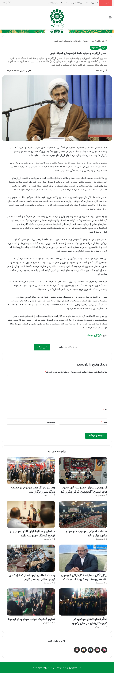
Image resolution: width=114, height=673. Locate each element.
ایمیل (104, 422)
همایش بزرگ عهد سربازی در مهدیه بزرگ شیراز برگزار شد (33, 490)
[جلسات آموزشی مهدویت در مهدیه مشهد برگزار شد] (83, 514)
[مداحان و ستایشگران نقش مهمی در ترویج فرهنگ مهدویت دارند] (31, 514)
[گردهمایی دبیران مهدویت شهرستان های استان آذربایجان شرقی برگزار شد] (83, 470)
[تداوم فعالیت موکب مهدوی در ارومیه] (31, 602)
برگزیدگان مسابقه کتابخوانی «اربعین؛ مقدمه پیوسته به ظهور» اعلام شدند (83, 577)
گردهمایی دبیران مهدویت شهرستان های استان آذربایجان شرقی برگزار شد (84, 490)
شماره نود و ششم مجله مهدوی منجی (82, 3)
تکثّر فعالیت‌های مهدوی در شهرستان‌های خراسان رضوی (89, 621)
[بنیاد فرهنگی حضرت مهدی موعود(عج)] (57, 17)
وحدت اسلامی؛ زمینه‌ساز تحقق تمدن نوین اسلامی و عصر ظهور (32, 577)
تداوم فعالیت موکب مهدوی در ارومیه (31, 619)
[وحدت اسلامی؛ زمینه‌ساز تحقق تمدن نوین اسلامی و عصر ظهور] (31, 558)
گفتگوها (94, 47)
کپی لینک (42, 347)
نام (105, 409)
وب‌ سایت (51, 422)
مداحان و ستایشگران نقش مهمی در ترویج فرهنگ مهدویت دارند (32, 533)
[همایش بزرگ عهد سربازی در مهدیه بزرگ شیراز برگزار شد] (31, 470)
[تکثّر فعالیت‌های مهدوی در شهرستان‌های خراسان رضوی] (83, 602)
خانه (103, 41)
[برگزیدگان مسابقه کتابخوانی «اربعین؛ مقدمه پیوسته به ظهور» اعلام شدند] (83, 558)
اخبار (98, 41)
